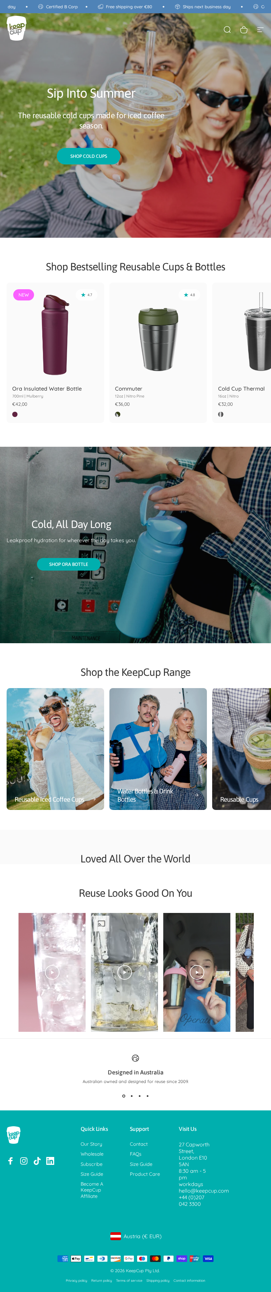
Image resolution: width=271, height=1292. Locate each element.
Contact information (189, 1280)
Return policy (101, 1280)
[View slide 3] (139, 1096)
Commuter (129, 392)
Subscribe (91, 1164)
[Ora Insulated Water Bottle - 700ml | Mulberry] (55, 331)
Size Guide (92, 1174)
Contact (139, 1144)
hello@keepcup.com (204, 1190)
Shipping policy (158, 1280)
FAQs (135, 1154)
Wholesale (92, 1154)
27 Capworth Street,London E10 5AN (194, 1154)
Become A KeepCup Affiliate (92, 1190)
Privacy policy (76, 1280)
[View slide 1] (124, 1096)
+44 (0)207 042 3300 (191, 1200)
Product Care (145, 1174)
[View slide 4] (147, 1096)
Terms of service (129, 1280)
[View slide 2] (132, 1096)
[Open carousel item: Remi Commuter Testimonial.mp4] (196, 972)
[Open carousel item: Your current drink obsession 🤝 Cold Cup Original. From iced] (52, 972)
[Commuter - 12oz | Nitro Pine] (158, 331)
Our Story (91, 1144)
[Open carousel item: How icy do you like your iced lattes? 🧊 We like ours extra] (124, 972)
